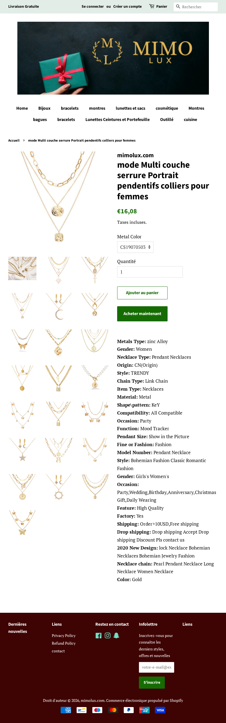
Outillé (166, 120)
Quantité (126, 261)
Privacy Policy (64, 635)
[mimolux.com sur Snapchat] (116, 636)
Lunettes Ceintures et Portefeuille (117, 120)
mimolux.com (92, 700)
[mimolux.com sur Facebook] (98, 636)
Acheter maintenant (142, 314)
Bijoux (44, 108)
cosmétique (167, 108)
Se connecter (93, 6)
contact (58, 650)
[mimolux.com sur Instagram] (107, 636)
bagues (40, 120)
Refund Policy (64, 643)
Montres (196, 108)
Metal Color (129, 236)
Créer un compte (127, 6)
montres (97, 108)
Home (22, 108)
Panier (161, 6)
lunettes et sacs (130, 108)
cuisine (190, 120)
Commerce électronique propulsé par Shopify (144, 700)
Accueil (14, 140)
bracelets (70, 108)
